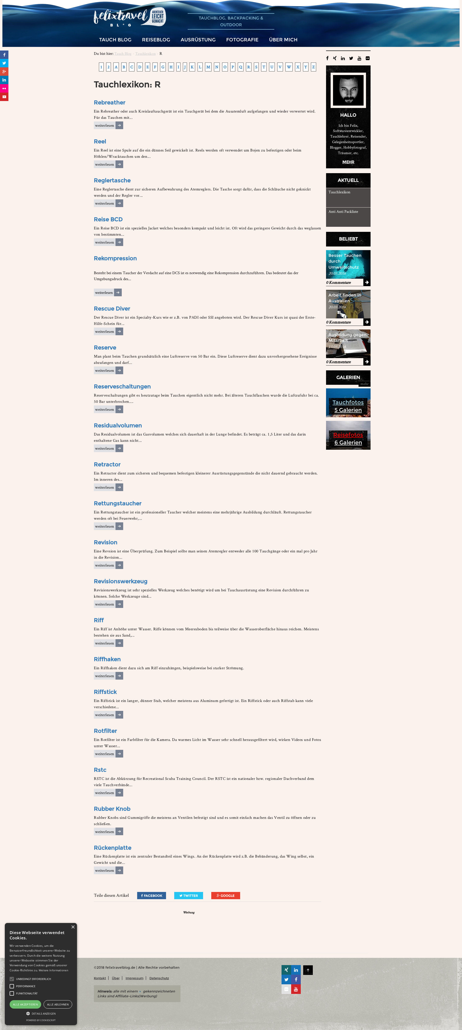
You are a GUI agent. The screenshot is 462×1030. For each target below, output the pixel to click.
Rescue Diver (112, 308)
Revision (105, 542)
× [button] (73, 927)
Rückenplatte (112, 847)
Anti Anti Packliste (343, 211)
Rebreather (109, 102)
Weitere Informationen (53, 970)
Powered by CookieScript (41, 1020)
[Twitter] (4, 63)
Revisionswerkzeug (121, 581)
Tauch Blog (122, 53)
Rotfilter (105, 730)
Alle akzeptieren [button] (25, 1004)
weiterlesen (104, 125)
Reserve (105, 347)
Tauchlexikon (145, 53)
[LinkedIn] (4, 80)
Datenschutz (159, 978)
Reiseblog (156, 40)
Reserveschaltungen (122, 386)
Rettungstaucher (117, 503)
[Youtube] (4, 97)
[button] (12, 979)
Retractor (107, 464)
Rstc (100, 769)
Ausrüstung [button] (198, 40)
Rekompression (115, 258)
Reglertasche (112, 180)
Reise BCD (108, 219)
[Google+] (4, 71)
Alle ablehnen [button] (58, 1004)
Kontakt (100, 978)
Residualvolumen (118, 425)
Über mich (283, 40)
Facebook (152, 895)
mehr (348, 162)
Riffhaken (107, 659)
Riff (99, 620)
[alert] (41, 974)
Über (116, 978)
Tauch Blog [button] (115, 40)
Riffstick (105, 692)
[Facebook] (4, 55)
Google (227, 895)
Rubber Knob (112, 808)
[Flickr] (4, 88)
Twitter (190, 895)
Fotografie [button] (242, 40)
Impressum (134, 978)
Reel (100, 141)
